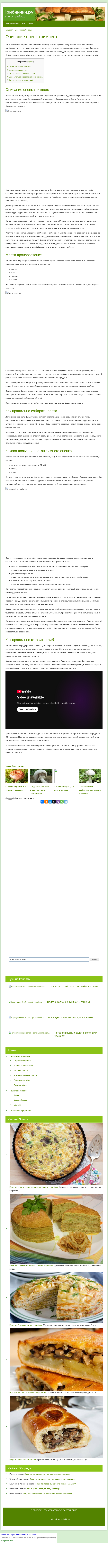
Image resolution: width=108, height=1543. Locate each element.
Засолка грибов (21, 1070)
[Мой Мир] (50, 802)
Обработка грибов (22, 1060)
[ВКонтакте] (42, 802)
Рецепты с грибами (19, 1091)
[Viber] (58, 802)
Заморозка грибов (22, 1080)
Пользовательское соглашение (60, 1510)
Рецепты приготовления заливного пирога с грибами (47, 1493)
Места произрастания (17, 70)
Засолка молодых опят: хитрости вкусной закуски (47, 1474)
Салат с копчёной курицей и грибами (69, 1002)
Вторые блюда (20, 1100)
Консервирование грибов (25, 1075)
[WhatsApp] (62, 802)
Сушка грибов (20, 1085)
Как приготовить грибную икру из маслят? (56, 1484)
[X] (54, 802)
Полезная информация (21, 1110)
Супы (16, 1095)
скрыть (30, 62)
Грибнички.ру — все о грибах (20, 24)
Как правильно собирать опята (21, 73)
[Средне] (11, 798)
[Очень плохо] (6, 798)
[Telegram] (66, 802)
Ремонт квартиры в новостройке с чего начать (19, 1535)
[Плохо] (9, 798)
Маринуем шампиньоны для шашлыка (70, 1017)
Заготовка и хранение (20, 1056)
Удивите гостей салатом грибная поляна (74, 986)
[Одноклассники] (46, 802)
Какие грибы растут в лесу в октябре (43, 1489)
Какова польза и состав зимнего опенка (24, 77)
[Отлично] (15, 798)
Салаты (17, 1105)
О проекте (36, 1510)
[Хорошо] (13, 798)
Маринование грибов (23, 1065)
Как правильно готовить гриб (20, 80)
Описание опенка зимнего (19, 67)
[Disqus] (54, 841)
